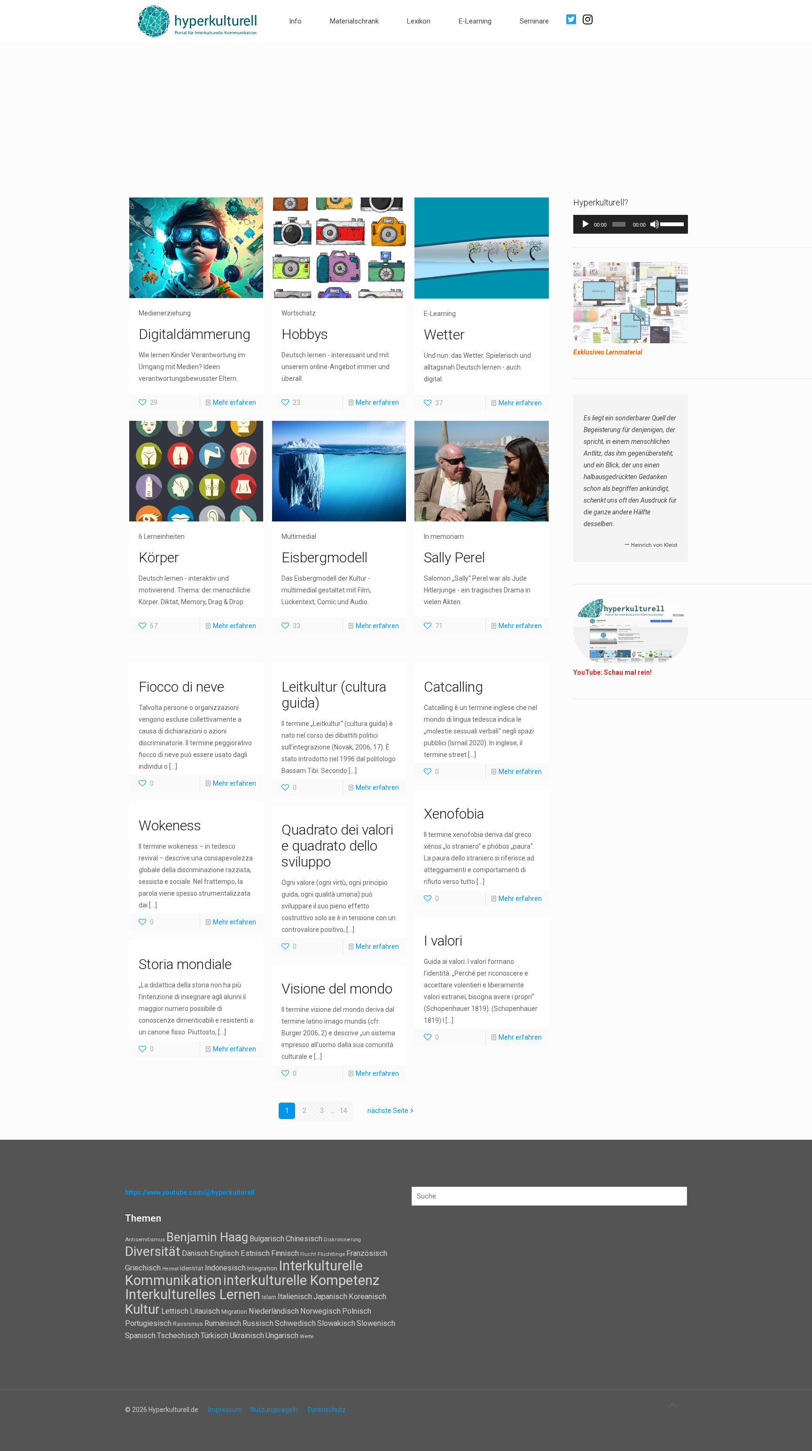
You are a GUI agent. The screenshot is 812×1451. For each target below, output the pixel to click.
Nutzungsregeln (274, 1409)
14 (343, 1110)
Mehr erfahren (234, 402)
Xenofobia (454, 813)
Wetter (444, 334)
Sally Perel (454, 557)
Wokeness (170, 825)
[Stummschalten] (654, 224)
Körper (159, 557)
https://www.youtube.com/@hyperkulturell (190, 1192)
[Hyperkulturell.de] (197, 20)
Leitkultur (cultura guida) (333, 694)
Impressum (225, 1409)
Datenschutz (327, 1409)
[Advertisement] (406, 113)
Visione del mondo (336, 988)
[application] (630, 224)
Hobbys (304, 334)
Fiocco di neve (181, 686)
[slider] (671, 223)
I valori (443, 940)
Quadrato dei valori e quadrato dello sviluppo (337, 845)
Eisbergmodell (324, 557)
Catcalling (453, 686)
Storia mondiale (185, 964)
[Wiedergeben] (585, 224)
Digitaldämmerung (194, 334)
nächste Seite (387, 1110)
